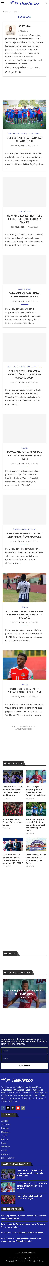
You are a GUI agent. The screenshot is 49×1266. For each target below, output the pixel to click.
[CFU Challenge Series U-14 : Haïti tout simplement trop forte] (36, 844)
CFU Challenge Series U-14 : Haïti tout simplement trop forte (36, 859)
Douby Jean (24, 26)
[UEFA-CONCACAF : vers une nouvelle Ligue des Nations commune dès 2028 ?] (13, 844)
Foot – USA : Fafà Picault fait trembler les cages (12, 822)
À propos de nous (28, 1258)
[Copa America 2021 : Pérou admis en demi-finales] (24, 269)
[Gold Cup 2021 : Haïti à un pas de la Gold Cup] (24, 114)
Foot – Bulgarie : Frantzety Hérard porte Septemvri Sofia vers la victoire (35, 791)
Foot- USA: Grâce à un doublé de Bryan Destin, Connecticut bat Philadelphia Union (35, 825)
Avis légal (13, 1258)
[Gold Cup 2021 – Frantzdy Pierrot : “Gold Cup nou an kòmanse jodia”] (24, 347)
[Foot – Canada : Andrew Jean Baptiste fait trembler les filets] (24, 428)
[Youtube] (18, 1108)
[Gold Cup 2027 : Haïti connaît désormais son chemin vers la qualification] (13, 776)
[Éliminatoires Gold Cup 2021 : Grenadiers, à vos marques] (24, 509)
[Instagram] (13, 1108)
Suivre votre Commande (15, 1261)
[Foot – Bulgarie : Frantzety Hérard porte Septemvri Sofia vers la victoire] (36, 776)
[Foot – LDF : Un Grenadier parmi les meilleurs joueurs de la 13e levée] (24, 587)
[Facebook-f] (3, 1108)
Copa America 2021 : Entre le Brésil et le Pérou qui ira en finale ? (24, 219)
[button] (5, 993)
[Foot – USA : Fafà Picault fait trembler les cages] (13, 809)
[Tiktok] (23, 1108)
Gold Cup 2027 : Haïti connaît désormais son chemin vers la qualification (12, 791)
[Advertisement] (24, 88)
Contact (32, 1261)
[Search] (46, 3)
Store (41, 1261)
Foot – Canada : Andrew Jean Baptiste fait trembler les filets (24, 455)
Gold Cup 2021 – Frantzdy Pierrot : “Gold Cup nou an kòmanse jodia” (24, 374)
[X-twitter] (8, 1108)
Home (5, 11)
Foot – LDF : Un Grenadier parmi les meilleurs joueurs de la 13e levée (24, 614)
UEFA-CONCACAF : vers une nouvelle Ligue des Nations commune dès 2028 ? (13, 859)
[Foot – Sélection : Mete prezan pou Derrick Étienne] (24, 665)
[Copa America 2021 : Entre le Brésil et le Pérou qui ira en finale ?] (24, 192)
